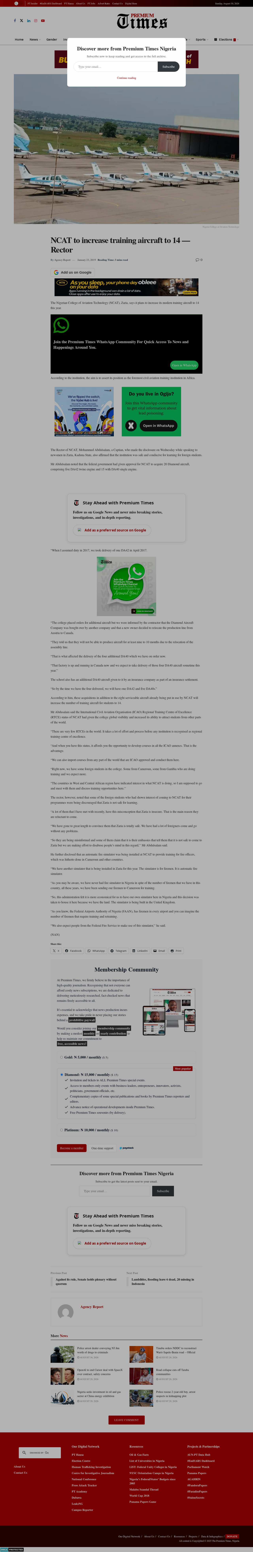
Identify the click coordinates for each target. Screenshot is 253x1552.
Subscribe (168, 66)
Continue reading (126, 78)
